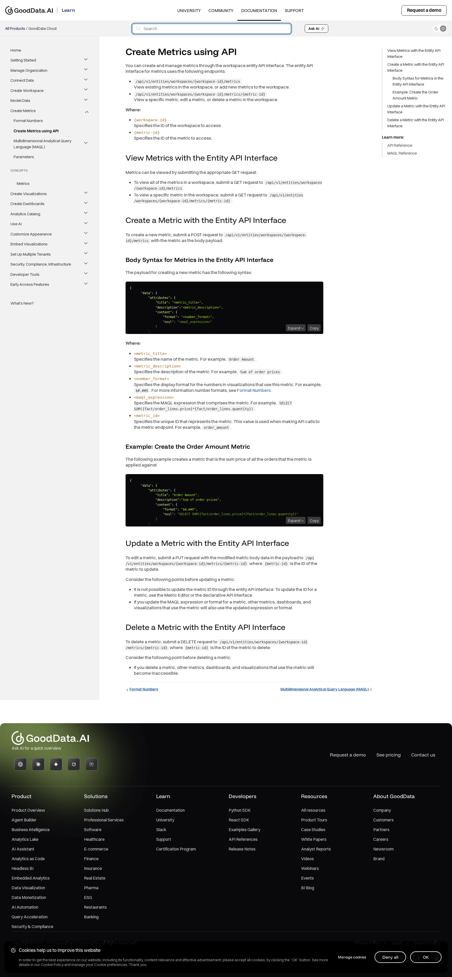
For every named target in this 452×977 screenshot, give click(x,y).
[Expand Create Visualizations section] (86, 193)
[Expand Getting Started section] (86, 60)
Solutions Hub (96, 810)
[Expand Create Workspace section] (86, 90)
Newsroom (383, 849)
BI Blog (307, 887)
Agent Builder (24, 819)
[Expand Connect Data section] (86, 80)
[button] (282, 158)
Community (220, 10)
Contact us (423, 755)
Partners (381, 829)
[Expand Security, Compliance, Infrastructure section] (86, 264)
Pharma (91, 887)
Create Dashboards (27, 203)
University (189, 10)
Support (294, 10)
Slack (161, 829)
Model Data (20, 100)
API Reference (399, 145)
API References (243, 839)
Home (15, 50)
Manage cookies (352, 957)
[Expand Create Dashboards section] (86, 204)
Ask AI (313, 28)
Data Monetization (29, 897)
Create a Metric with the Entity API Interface (415, 67)
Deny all (390, 957)
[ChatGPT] (20, 764)
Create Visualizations (28, 193)
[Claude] (38, 764)
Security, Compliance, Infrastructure (40, 264)
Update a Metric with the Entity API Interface (416, 108)
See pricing (388, 755)
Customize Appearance (31, 234)
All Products (15, 28)
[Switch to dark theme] (440, 28)
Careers (380, 839)
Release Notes (242, 849)
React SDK (239, 819)
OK (426, 957)
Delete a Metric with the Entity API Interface (415, 122)
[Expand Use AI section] (86, 224)
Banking (91, 916)
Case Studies (313, 829)
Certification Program (176, 849)
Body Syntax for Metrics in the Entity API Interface (418, 81)
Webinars (310, 868)
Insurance (93, 868)
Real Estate (94, 878)
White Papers (313, 839)
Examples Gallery (244, 829)
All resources (313, 810)
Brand (379, 858)
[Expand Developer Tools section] (86, 274)
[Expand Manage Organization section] (86, 70)
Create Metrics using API (36, 130)
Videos (307, 858)
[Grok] (73, 764)
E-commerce (96, 849)
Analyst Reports (316, 849)
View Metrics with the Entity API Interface (413, 53)
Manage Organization (28, 70)
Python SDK (240, 810)
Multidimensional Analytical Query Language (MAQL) (42, 144)
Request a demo (424, 10)
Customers (383, 819)
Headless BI (22, 868)
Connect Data (22, 80)
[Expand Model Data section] (86, 100)
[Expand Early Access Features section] (86, 284)
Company (382, 810)
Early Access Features (29, 284)
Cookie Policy (52, 964)
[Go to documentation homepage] (29, 10)
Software (92, 829)
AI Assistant (23, 849)
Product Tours (314, 819)
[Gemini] (56, 764)
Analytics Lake (25, 839)
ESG (88, 897)
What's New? (22, 303)
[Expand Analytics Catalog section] (86, 214)
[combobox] (211, 29)
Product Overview (28, 810)
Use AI (16, 224)
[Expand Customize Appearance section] (86, 234)
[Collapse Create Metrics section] (86, 110)
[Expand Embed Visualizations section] (86, 244)
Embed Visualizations (29, 244)
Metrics (23, 183)
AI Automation (25, 907)
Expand (294, 328)
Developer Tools (24, 274)
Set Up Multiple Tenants (30, 254)
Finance (91, 858)
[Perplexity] (91, 764)
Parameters (24, 157)
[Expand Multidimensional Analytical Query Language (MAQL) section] (86, 144)
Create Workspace (27, 90)
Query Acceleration (30, 916)
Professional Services (104, 819)
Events (307, 878)
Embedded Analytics (31, 878)
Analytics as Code (28, 858)
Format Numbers (28, 120)
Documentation (259, 10)
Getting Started (23, 60)
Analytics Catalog (25, 213)
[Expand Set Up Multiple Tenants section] (86, 254)
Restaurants (95, 907)
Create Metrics (23, 110)
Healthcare (94, 839)
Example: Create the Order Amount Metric (415, 95)
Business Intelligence (31, 829)
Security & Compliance (32, 926)
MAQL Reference (402, 153)
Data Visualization (28, 887)
